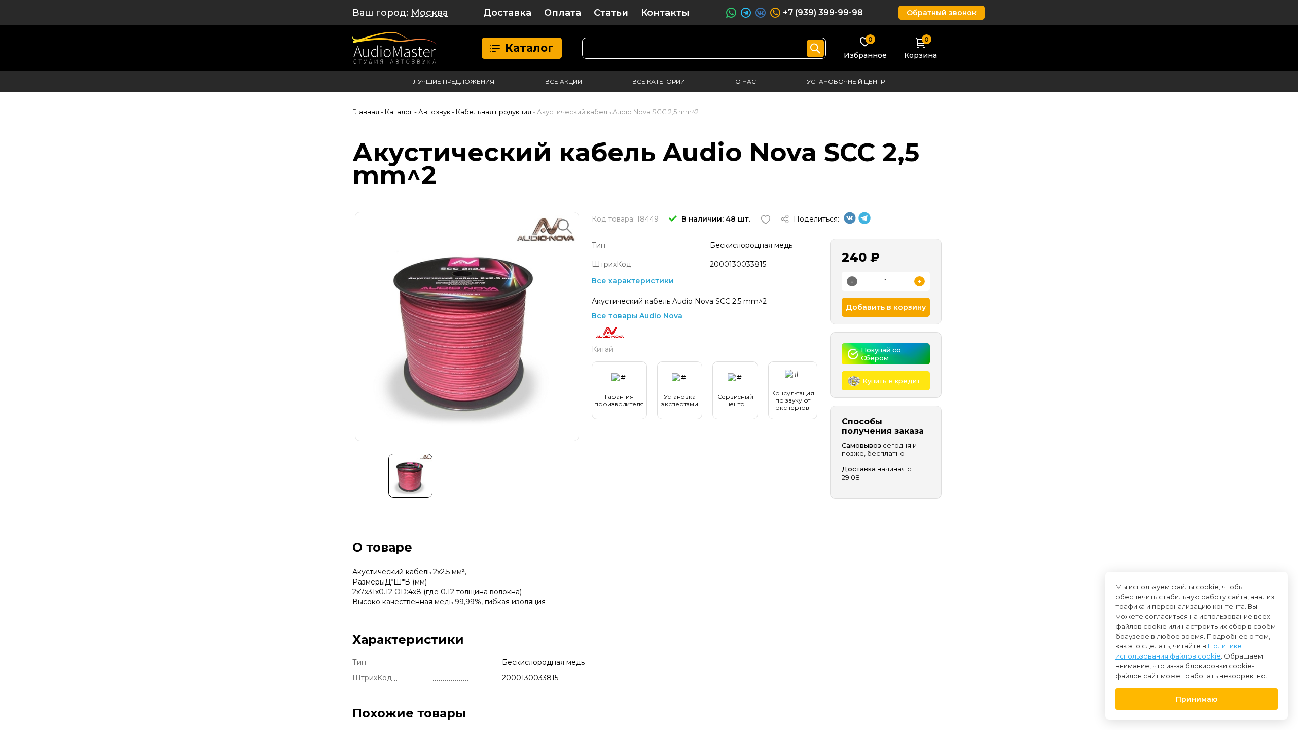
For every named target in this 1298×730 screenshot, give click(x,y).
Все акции (563, 81)
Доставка (507, 12)
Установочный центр (846, 81)
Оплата (562, 12)
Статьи (611, 12)
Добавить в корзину (886, 307)
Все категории (658, 81)
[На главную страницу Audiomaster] (394, 48)
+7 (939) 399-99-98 (823, 12)
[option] (467, 326)
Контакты (665, 12)
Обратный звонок (942, 12)
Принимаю (1196, 699)
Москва (429, 12)
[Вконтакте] (850, 221)
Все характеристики (633, 280)
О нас (745, 81)
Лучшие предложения (453, 81)
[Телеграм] (864, 221)
